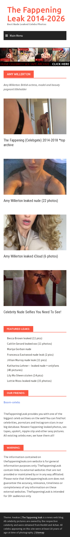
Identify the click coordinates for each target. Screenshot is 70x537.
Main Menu (16, 35)
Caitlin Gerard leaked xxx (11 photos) (29, 343)
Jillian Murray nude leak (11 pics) (27, 360)
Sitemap (39, 532)
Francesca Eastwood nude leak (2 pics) (30, 354)
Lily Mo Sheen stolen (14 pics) (25, 375)
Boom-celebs (12, 402)
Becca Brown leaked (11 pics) (24, 338)
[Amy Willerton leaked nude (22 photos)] (35, 176)
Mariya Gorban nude (19, 349)
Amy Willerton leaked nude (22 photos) (31, 200)
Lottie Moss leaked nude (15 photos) (29, 381)
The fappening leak (32, 517)
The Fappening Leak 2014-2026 (36, 14)
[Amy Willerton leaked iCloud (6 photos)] (35, 232)
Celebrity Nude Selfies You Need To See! (32, 312)
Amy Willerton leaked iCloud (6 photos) (31, 256)
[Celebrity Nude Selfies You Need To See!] (35, 287)
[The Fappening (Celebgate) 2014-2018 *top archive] (35, 116)
